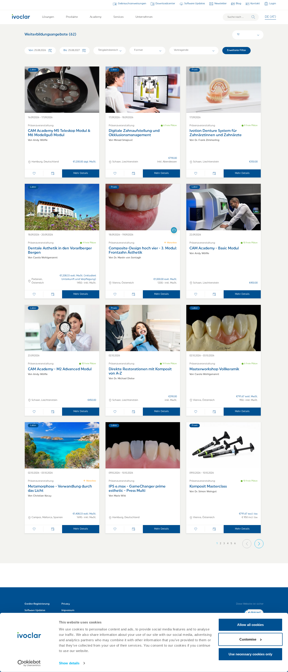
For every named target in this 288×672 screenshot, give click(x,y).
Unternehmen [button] (144, 17)
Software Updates (194, 3)
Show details (69, 663)
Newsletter (220, 3)
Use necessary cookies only (250, 654)
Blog (238, 3)
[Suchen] (253, 17)
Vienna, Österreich (123, 283)
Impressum (67, 610)
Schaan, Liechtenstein (125, 162)
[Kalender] (52, 173)
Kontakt (255, 3)
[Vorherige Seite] (246, 543)
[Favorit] (34, 173)
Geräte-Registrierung (37, 604)
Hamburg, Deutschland (45, 162)
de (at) (270, 17)
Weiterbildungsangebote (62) (50, 34)
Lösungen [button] (48, 17)
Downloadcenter (165, 3)
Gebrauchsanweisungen (132, 3)
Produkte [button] (72, 17)
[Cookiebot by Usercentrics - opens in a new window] (29, 663)
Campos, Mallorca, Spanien (47, 517)
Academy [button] (95, 17)
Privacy (65, 604)
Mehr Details (80, 173)
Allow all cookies (250, 625)
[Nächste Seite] (258, 543)
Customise (247, 639)
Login (272, 3)
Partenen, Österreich (38, 281)
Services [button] (118, 17)
